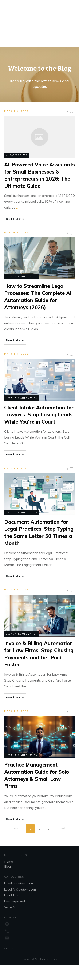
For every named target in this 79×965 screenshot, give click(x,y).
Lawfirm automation (18, 883)
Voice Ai (9, 907)
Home (8, 862)
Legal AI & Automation (21, 276)
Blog (7, 866)
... (17, 207)
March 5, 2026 (16, 589)
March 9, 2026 (16, 111)
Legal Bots (11, 895)
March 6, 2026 (16, 232)
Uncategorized (16, 155)
